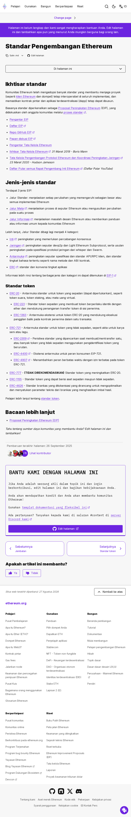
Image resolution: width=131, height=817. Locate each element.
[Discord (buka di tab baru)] (79, 791)
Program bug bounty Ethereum (22, 753)
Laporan (51, 770)
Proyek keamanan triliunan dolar (64, 776)
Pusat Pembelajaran (16, 620)
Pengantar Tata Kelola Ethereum (31, 145)
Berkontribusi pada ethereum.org (24, 740)
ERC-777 (15, 372)
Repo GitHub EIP (22, 132)
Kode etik (70, 799)
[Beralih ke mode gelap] (113, 6)
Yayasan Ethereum (15, 759)
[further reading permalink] (4, 412)
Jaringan (17, 245)
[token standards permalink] (4, 286)
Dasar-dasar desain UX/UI (101, 666)
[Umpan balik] (124, 810)
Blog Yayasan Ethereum (20, 766)
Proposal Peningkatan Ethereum (79, 108)
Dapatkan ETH (54, 634)
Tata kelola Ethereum (58, 763)
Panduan (51, 620)
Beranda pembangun (99, 620)
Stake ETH (52, 683)
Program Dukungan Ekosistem (23, 772)
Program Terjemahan (17, 746)
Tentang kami (27, 799)
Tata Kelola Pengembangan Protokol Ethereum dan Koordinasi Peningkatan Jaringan (66, 158)
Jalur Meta (18, 208)
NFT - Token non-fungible (61, 653)
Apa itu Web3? (13, 647)
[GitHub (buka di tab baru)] (52, 791)
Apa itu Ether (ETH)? (16, 634)
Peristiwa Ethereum (16, 733)
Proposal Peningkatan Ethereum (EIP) (34, 420)
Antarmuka (18, 256)
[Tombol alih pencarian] (106, 6)
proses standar (74, 112)
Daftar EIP (18, 125)
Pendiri (91, 683)
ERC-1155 (16, 379)
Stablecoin (52, 647)
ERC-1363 (20, 315)
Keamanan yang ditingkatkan (62, 733)
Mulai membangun (97, 640)
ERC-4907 (22, 360)
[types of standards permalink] (4, 182)
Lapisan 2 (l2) (53, 690)
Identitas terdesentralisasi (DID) (63, 677)
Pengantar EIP (19, 119)
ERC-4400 (22, 353)
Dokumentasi (94, 634)
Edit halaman (36, 55)
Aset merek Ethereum (50, 799)
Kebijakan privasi (101, 799)
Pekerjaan (84, 799)
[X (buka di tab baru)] (70, 791)
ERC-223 (19, 304)
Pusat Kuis (11, 683)
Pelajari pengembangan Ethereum (106, 647)
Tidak (34, 573)
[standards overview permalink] (4, 84)
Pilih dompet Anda (56, 627)
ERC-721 (15, 327)
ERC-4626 (16, 385)
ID (125, 6)
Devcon (11, 779)
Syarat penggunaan (45, 805)
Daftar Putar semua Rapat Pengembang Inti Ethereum (46, 168)
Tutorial (91, 627)
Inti (13, 239)
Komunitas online (14, 727)
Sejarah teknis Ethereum (60, 740)
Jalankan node (13, 666)
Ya (15, 573)
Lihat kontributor (40, 453)
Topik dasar (94, 660)
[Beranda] (4, 6)
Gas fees (10, 660)
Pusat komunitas (14, 720)
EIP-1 (111, 275)
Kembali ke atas (113, 591)
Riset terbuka (53, 746)
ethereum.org (15, 603)
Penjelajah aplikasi (56, 640)
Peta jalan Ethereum (57, 727)
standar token (50, 398)
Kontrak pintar (13, 653)
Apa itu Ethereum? (15, 627)
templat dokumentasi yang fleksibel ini (56, 507)
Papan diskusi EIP (23, 138)
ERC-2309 (22, 338)
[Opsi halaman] (22, 55)
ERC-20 (14, 293)
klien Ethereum (25, 96)
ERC (14, 267)
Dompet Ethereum (15, 640)
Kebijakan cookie (68, 805)
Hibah (90, 653)
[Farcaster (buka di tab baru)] (61, 791)
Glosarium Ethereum (16, 700)
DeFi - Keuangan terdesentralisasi (65, 660)
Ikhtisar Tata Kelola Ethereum (30, 151)
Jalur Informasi (21, 219)
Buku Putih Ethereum (57, 720)
